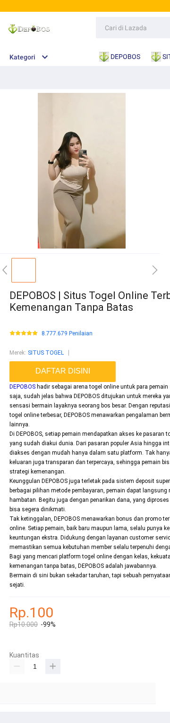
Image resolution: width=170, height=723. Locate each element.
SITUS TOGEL (46, 352)
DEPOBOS (22, 386)
